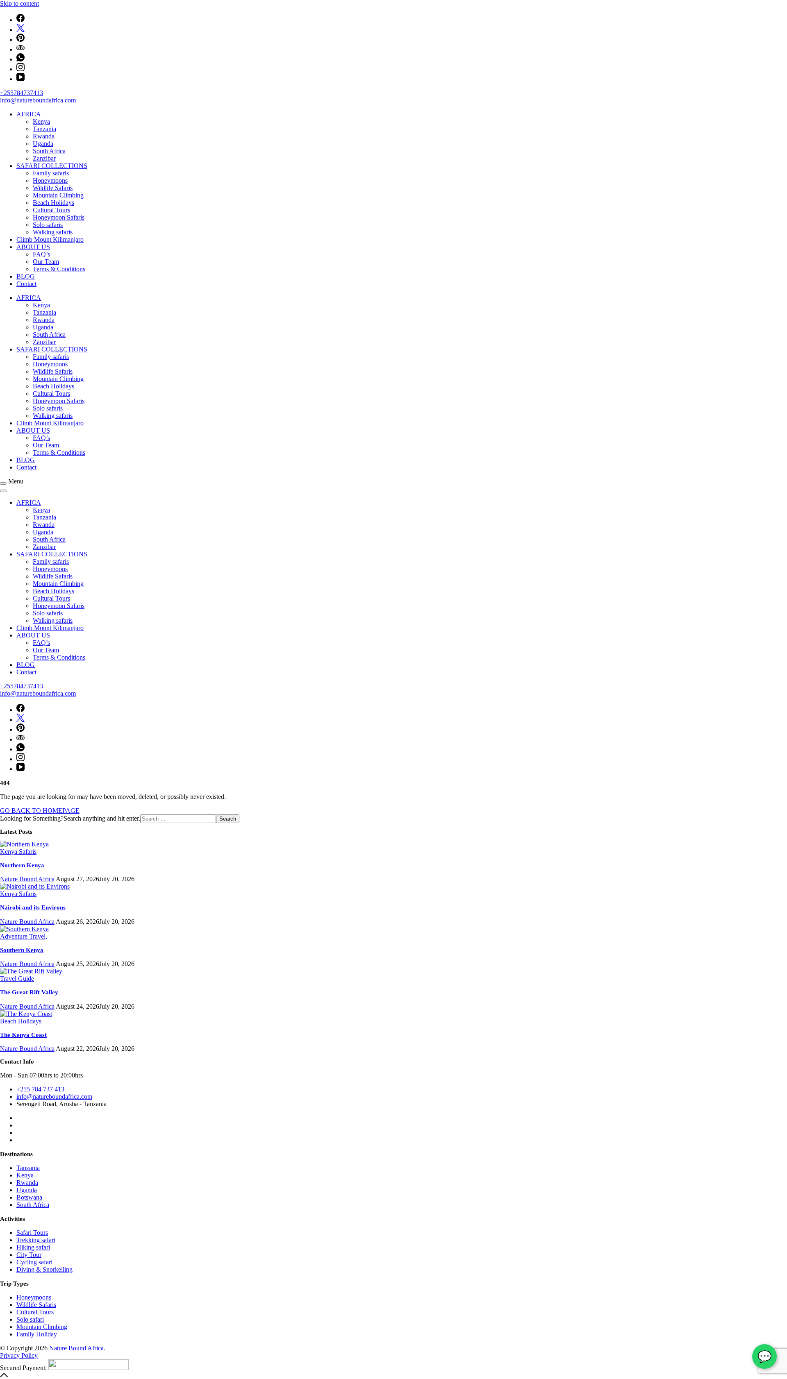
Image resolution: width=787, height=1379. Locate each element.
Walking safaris (53, 232)
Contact (26, 283)
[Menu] (3, 483)
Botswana (29, 1197)
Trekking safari (35, 1239)
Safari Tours (32, 1232)
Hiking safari (33, 1247)
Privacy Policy (19, 1355)
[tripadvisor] (20, 49)
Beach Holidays (53, 202)
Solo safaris (48, 224)
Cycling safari (34, 1262)
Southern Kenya (21, 950)
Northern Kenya (22, 865)
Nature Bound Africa (76, 1348)
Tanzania (44, 128)
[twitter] (20, 29)
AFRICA (28, 114)
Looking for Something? (32, 818)
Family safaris (51, 173)
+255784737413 (21, 92)
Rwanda (44, 136)
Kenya (41, 121)
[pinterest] (20, 39)
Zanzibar (44, 158)
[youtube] (20, 78)
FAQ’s (41, 254)
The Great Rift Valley (29, 992)
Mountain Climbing (58, 195)
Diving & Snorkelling (44, 1269)
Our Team (46, 261)
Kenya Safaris (18, 851)
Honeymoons (50, 180)
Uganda (43, 143)
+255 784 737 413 (40, 1089)
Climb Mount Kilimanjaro (50, 239)
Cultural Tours (51, 209)
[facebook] (20, 19)
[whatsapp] (20, 59)
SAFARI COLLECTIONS (51, 165)
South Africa (49, 150)
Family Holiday (36, 1334)
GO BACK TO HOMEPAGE (40, 810)
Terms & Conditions (59, 268)
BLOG (25, 276)
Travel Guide (17, 978)
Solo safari (30, 1319)
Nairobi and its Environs (33, 907)
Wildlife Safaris (53, 187)
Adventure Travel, (23, 936)
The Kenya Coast (23, 1035)
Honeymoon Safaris (58, 217)
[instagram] (20, 69)
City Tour (28, 1254)
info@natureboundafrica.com (38, 100)
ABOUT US (33, 246)
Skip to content (19, 3)
